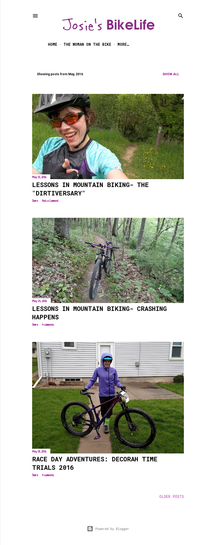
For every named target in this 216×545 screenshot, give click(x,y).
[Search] (181, 14)
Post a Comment (50, 201)
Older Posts (171, 496)
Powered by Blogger (112, 529)
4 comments (48, 324)
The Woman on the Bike (87, 44)
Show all (171, 74)
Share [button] (35, 201)
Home (52, 44)
